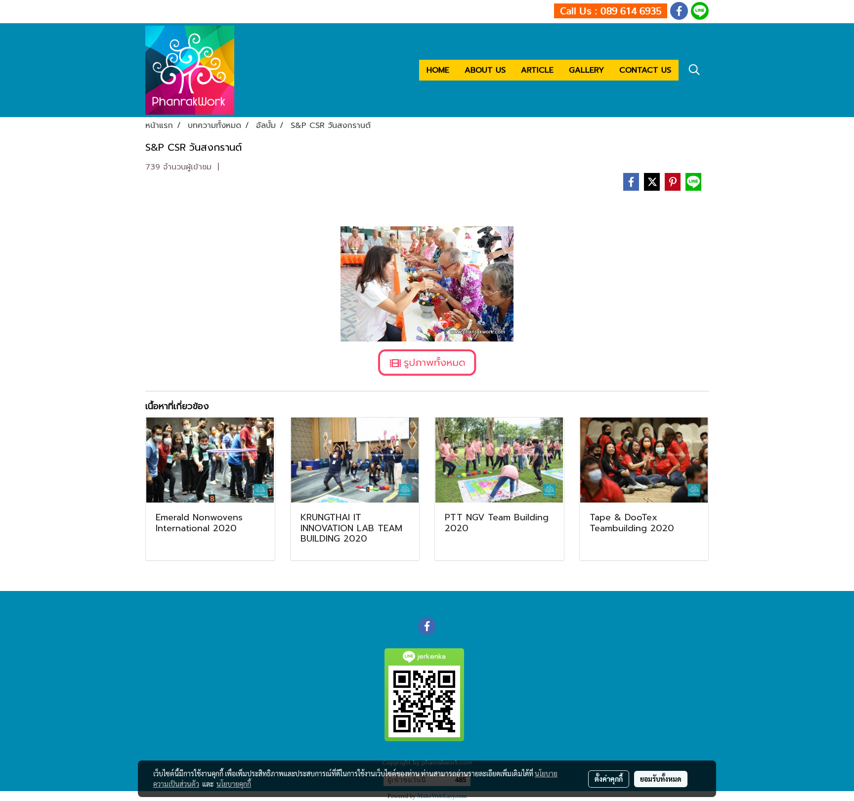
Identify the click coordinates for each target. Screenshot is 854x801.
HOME (438, 70)
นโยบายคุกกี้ (233, 783)
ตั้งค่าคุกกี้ (609, 778)
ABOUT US (485, 70)
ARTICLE (537, 70)
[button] (694, 69)
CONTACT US (645, 70)
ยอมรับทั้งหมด (661, 778)
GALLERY (586, 70)
